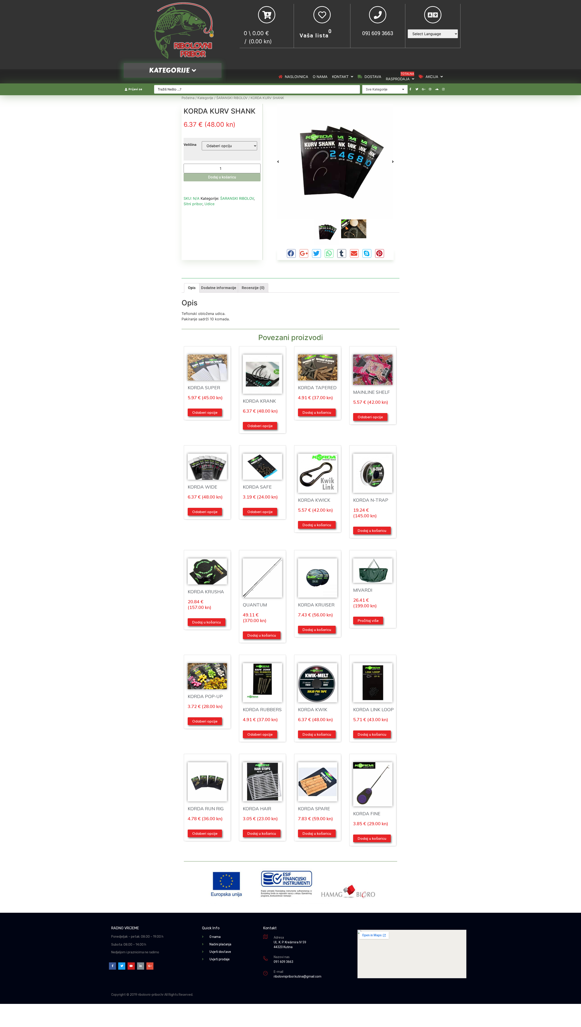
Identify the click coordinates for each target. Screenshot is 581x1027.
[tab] (191, 288)
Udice (209, 204)
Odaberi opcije (204, 412)
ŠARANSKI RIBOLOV (232, 98)
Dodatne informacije (218, 288)
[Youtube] (131, 965)
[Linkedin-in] (140, 965)
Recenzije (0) (253, 288)
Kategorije (205, 98)
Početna (188, 98)
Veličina (190, 144)
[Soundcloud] (436, 89)
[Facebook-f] (410, 89)
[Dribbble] (430, 89)
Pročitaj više (368, 620)
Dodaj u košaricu (222, 177)
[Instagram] (443, 89)
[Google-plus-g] (423, 89)
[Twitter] (417, 89)
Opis (192, 288)
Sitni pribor (193, 204)
